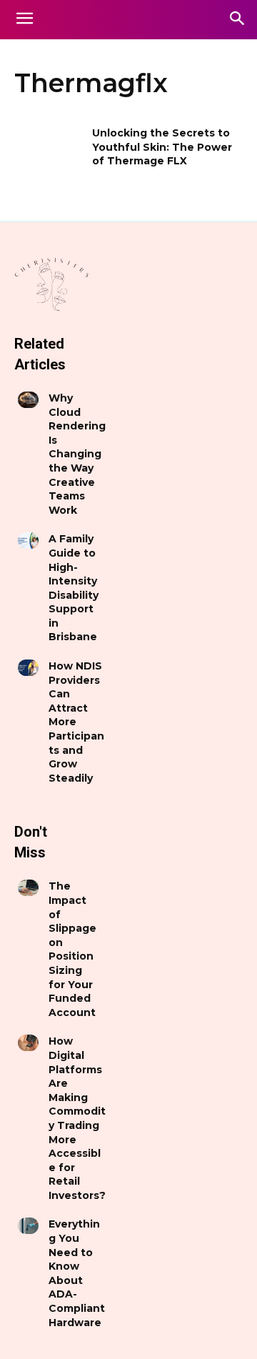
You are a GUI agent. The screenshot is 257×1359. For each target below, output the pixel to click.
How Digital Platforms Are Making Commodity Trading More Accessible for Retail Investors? (77, 1118)
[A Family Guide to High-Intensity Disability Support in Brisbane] (28, 540)
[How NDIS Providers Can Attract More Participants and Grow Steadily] (28, 667)
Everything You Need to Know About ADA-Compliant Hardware (77, 1273)
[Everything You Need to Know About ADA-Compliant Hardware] (28, 1226)
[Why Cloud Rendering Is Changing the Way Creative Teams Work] (28, 400)
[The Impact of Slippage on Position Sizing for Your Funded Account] (28, 888)
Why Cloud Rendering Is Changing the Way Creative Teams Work (77, 454)
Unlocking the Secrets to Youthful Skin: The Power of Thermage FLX (162, 146)
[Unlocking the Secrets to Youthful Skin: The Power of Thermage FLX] (48, 150)
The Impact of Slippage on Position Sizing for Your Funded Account (72, 949)
